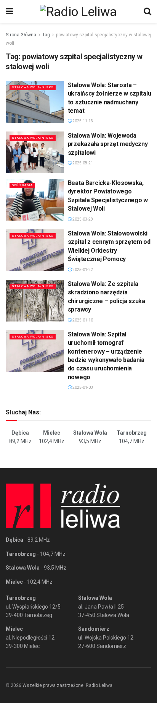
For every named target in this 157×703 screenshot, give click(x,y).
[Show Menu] (9, 11)
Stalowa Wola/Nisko (32, 87)
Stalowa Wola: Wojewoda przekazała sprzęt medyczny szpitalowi (108, 144)
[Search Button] (147, 11)
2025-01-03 (82, 387)
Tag (46, 34)
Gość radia (22, 185)
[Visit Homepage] (78, 11)
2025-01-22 (82, 270)
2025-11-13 (82, 121)
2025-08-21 (82, 163)
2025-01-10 (82, 320)
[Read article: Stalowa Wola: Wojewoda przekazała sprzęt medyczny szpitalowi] (35, 152)
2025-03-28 (82, 219)
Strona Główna (21, 34)
